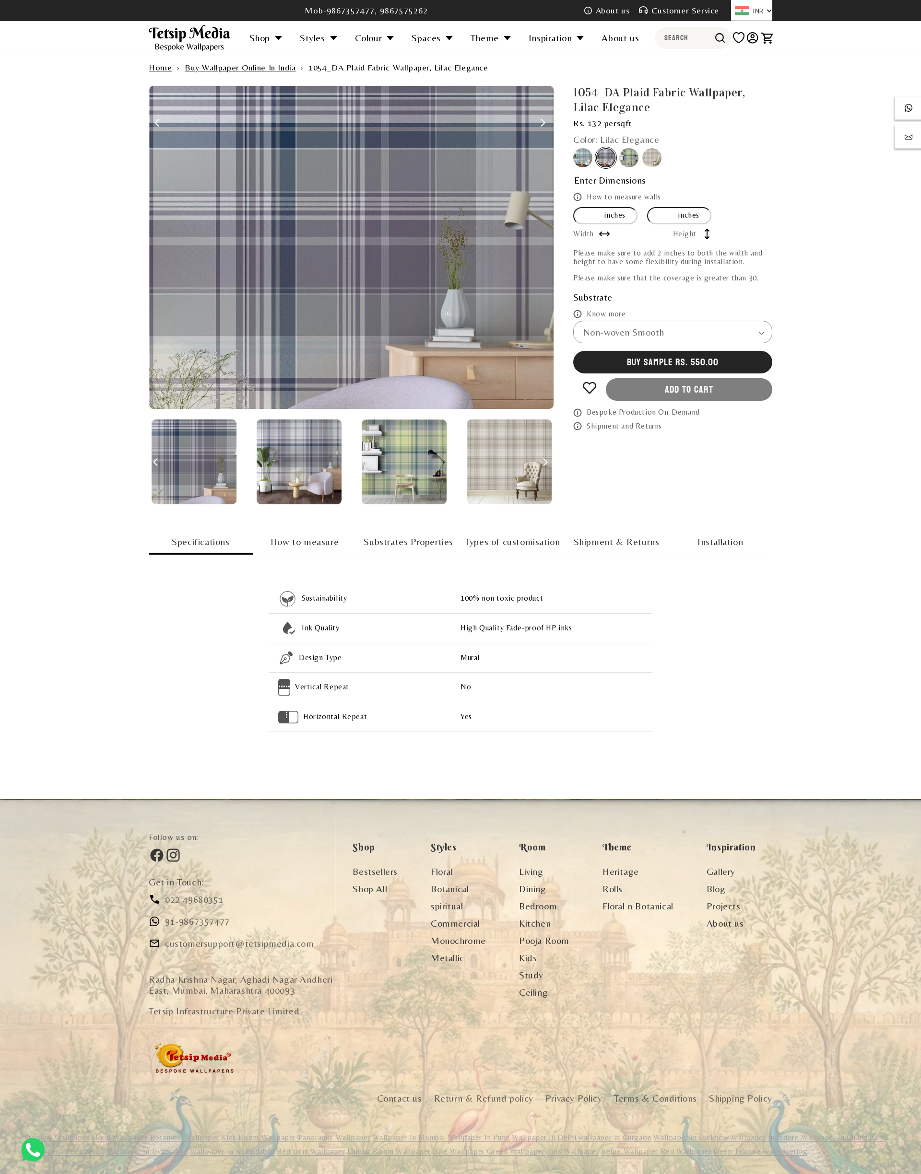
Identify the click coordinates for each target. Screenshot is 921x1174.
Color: (616, 139)
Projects (724, 905)
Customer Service (685, 10)
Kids (528, 957)
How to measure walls (624, 196)
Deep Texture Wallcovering (760, 1151)
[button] (269, 38)
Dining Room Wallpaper (389, 1151)
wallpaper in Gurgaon (615, 1137)
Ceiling (533, 992)
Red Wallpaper (686, 1151)
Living (531, 871)
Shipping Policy (740, 1098)
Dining (532, 888)
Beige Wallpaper (631, 1151)
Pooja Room (544, 940)
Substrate (593, 296)
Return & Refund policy (483, 1098)
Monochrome (458, 940)
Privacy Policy (573, 1098)
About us (613, 10)
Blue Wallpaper (460, 1151)
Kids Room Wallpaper (260, 1137)
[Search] (720, 37)
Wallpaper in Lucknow (692, 1137)
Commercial (455, 923)
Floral (442, 871)
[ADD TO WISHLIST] (589, 387)
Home (160, 67)
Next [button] (543, 118)
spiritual (447, 905)
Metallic (447, 957)
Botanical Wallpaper (184, 1137)
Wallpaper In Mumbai (410, 1137)
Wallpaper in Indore (766, 1137)
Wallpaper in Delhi (545, 1137)
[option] (351, 247)
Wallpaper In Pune (479, 1137)
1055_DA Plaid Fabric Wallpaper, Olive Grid (628, 157)
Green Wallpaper (515, 1151)
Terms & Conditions (655, 1098)
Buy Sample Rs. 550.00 (673, 362)
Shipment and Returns (624, 425)
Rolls (612, 888)
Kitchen (535, 923)
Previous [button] (159, 118)
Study (531, 974)
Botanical (450, 888)
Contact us (399, 1098)
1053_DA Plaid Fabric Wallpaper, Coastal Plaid (582, 157)
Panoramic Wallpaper (334, 1137)
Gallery (721, 871)
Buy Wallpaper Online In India (240, 67)
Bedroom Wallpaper (311, 1151)
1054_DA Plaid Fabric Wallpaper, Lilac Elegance (605, 157)
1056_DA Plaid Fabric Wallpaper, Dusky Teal (651, 157)
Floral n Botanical (637, 905)
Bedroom (538, 905)
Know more (606, 313)
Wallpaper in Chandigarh (843, 1137)
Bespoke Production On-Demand (643, 412)
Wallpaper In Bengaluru (64, 1151)
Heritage (620, 871)
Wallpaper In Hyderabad (147, 1151)
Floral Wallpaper (120, 1137)
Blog (716, 888)
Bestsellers (375, 871)
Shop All (370, 888)
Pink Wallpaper (573, 1151)
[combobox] (693, 38)
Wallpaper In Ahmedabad (232, 1151)
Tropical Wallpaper (56, 1137)
